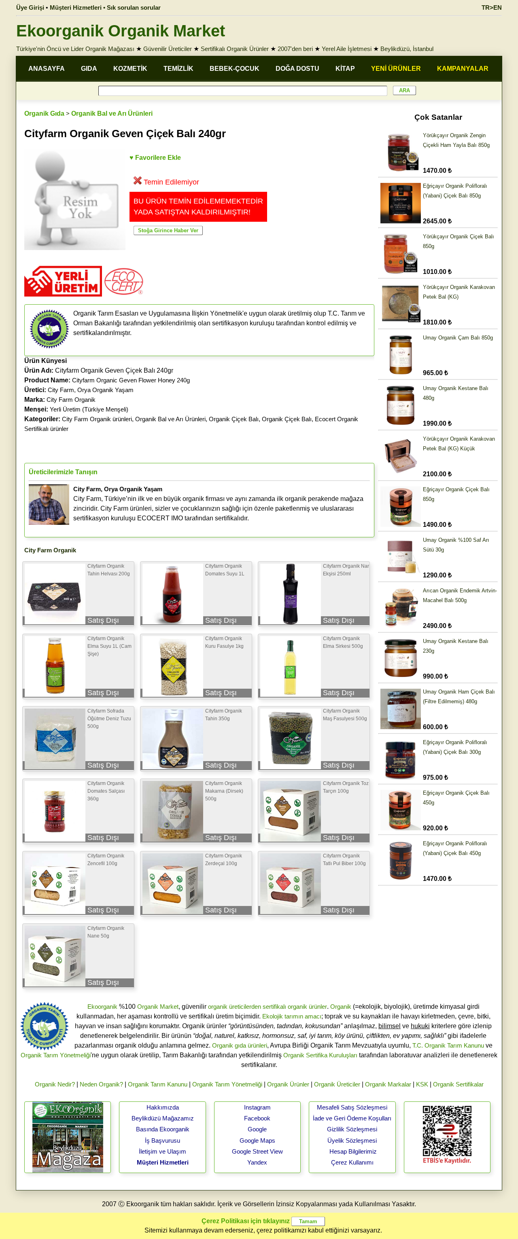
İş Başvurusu (162, 1140)
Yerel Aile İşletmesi (347, 48)
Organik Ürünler (288, 1084)
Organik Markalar (388, 1084)
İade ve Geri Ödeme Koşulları (352, 1118)
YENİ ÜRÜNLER (396, 68)
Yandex (257, 1162)
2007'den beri (295, 48)
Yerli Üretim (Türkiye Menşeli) (89, 409)
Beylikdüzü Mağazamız (163, 1118)
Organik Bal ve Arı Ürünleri (112, 113)
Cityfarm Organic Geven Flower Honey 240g (131, 380)
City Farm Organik (71, 399)
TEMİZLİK (178, 68)
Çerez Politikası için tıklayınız (246, 1221)
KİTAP (345, 68)
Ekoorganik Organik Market (120, 31)
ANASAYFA (46, 68)
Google (257, 1129)
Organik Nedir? (55, 1084)
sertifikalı (274, 1006)
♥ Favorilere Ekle (155, 157)
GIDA (89, 68)
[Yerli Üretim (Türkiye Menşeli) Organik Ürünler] (63, 299)
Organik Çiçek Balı (234, 419)
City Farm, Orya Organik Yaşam (91, 389)
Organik (340, 1006)
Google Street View (257, 1151)
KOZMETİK (130, 68)
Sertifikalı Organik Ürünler (235, 48)
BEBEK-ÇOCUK (234, 68)
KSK (422, 1084)
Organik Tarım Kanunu (157, 1084)
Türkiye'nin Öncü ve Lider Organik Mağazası (75, 48)
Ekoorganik (102, 1006)
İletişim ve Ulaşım (162, 1151)
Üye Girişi (30, 7)
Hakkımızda (162, 1107)
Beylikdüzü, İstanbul (406, 48)
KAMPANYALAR (462, 68)
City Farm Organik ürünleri (97, 419)
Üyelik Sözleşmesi (352, 1140)
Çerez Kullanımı (352, 1162)
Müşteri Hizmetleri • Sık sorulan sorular (105, 7)
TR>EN (492, 7)
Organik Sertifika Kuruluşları (320, 1055)
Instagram (257, 1107)
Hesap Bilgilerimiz (353, 1151)
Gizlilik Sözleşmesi (352, 1129)
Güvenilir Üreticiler (167, 48)
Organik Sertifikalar (458, 1084)
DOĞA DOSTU (297, 68)
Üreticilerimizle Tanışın (63, 472)
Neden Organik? (101, 1084)
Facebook (257, 1118)
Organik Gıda (44, 113)
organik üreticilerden (234, 1006)
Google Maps (257, 1140)
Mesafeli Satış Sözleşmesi (352, 1107)
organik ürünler (307, 1006)
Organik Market (157, 1006)
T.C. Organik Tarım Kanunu (448, 1045)
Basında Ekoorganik (162, 1129)
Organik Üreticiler (337, 1084)
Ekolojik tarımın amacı (291, 1016)
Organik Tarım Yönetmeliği (56, 1055)
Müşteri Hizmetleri (163, 1162)
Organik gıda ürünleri (239, 1045)
